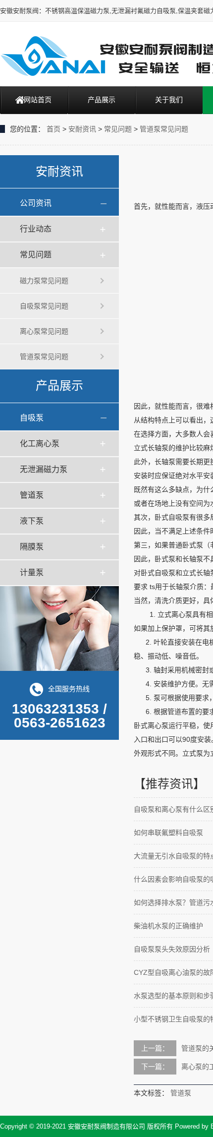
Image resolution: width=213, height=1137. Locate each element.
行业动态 (36, 229)
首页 (53, 129)
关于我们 (169, 100)
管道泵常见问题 (164, 129)
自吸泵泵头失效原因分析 (172, 949)
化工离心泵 (39, 443)
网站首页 (38, 100)
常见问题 (118, 129)
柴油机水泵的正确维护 (168, 926)
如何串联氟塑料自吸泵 (168, 833)
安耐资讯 (82, 129)
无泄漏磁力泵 (43, 469)
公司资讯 (36, 203)
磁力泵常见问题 (44, 281)
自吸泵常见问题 (44, 306)
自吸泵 (32, 418)
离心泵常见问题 (44, 331)
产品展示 (101, 100)
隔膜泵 (32, 546)
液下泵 (32, 521)
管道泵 (32, 495)
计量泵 (32, 572)
